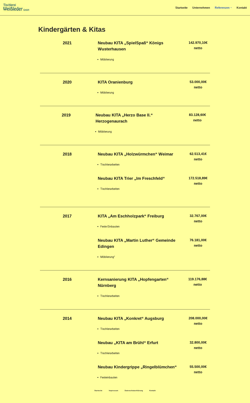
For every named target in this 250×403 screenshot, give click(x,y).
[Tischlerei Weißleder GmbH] (16, 7)
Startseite (181, 7)
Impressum (113, 390)
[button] (231, 7)
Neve (6, 398)
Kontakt (242, 7)
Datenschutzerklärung (134, 390)
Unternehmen (201, 7)
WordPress (36, 398)
